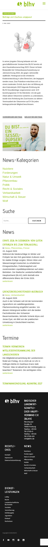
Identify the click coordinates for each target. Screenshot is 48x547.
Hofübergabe (9, 513)
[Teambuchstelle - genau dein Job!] (24, 150)
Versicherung (9, 510)
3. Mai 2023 (6, 23)
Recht (7, 500)
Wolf (5, 200)
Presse (26, 248)
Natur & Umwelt (12, 176)
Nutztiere (8, 168)
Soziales (8, 507)
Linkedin (24, 540)
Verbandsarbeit (9, 13)
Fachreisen (9, 521)
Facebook (4, 540)
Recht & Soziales (13, 188)
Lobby (7, 497)
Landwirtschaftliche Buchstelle (12, 503)
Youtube (9, 540)
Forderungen (10, 172)
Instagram (14, 540)
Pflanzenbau (10, 180)
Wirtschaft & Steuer (14, 196)
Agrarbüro (8, 515)
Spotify (19, 540)
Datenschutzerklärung (13, 460)
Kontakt (7, 455)
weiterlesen (8, 281)
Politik (6, 184)
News (7, 248)
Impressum (9, 457)
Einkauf (7, 518)
